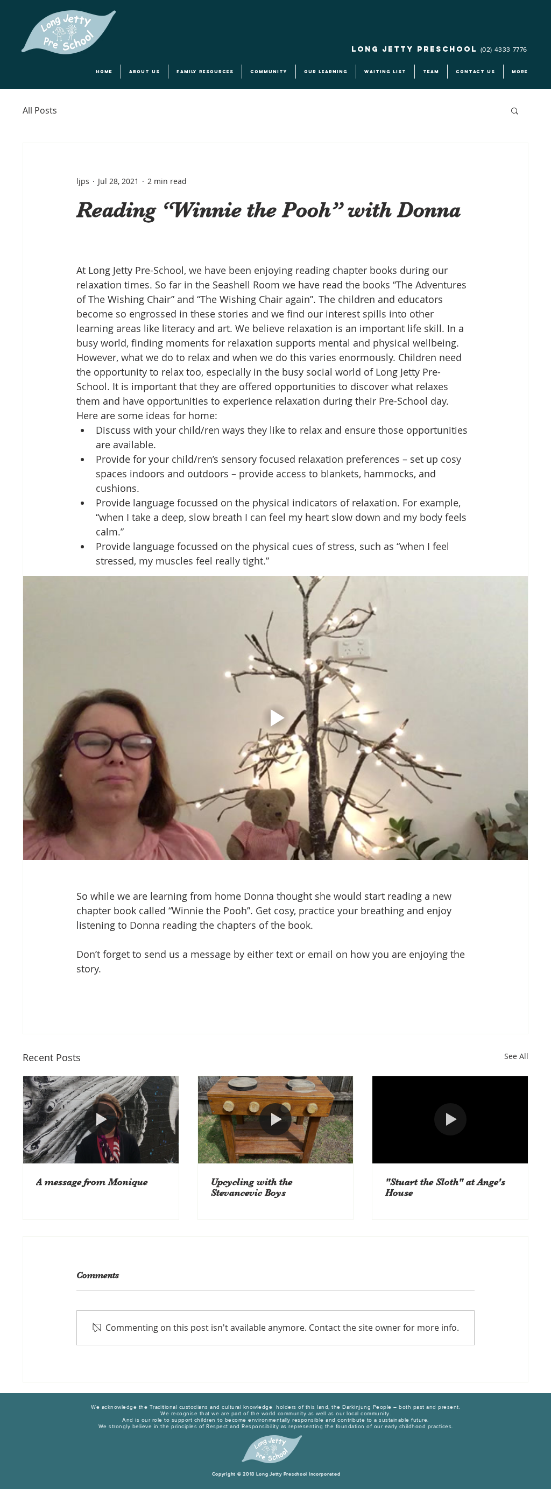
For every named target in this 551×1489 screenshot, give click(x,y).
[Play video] (275, 718)
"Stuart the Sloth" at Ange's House (445, 1187)
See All (516, 1056)
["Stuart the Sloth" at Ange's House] (450, 1119)
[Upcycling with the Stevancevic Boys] (276, 1119)
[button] (515, 110)
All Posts (40, 110)
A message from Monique (91, 1181)
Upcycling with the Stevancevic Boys (251, 1187)
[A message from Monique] (101, 1119)
